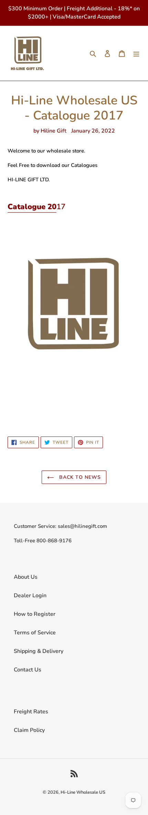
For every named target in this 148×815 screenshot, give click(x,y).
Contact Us (27, 669)
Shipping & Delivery (38, 651)
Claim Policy (29, 730)
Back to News (79, 477)
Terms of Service (35, 632)
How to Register (34, 614)
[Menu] (136, 53)
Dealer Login (30, 595)
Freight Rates (31, 711)
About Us (26, 577)
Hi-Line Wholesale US (83, 792)
